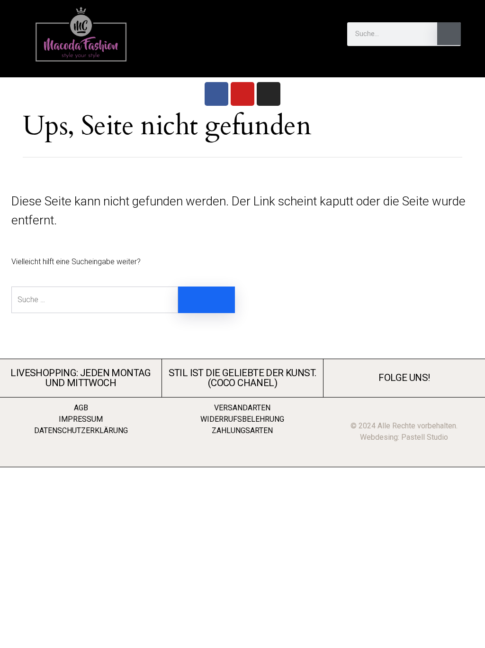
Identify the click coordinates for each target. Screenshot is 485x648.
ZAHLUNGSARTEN (242, 430)
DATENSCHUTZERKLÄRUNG (81, 430)
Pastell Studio (424, 437)
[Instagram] (268, 94)
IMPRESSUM (81, 419)
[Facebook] (216, 94)
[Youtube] (242, 94)
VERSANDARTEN (242, 407)
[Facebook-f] (133, 72)
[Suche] (449, 33)
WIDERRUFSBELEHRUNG (242, 419)
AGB (81, 407)
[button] (242, 34)
